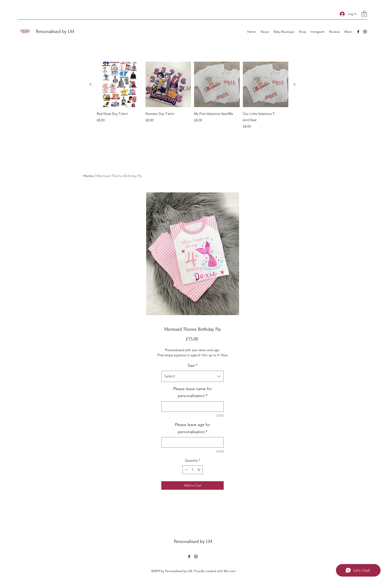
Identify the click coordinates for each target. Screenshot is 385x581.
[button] (364, 14)
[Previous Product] (90, 84)
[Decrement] (186, 470)
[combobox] (192, 376)
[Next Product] (294, 84)
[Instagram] (365, 31)
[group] (192, 95)
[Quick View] (119, 84)
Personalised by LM (55, 31)
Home (88, 176)
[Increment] (199, 470)
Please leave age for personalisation (192, 428)
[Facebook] (358, 31)
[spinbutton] (192, 470)
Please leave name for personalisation (192, 392)
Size (192, 365)
